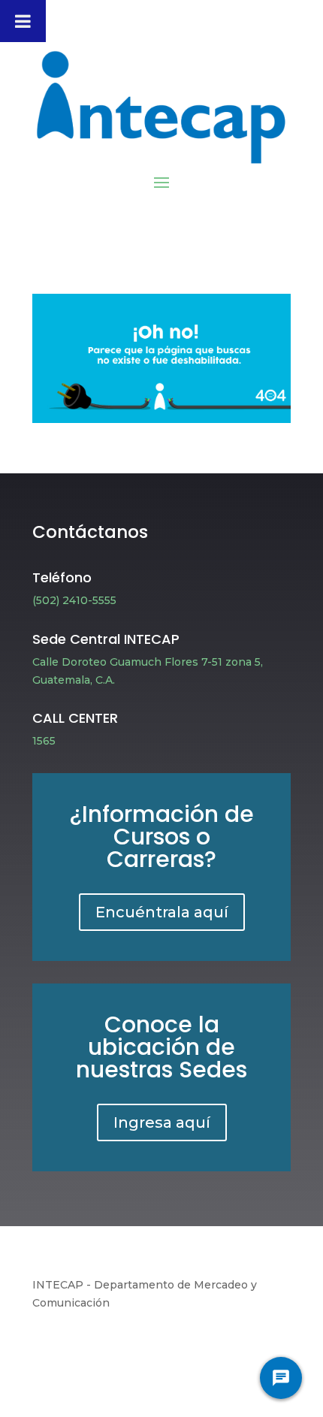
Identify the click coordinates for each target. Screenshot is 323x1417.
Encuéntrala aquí (161, 912)
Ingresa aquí (161, 1122)
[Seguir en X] (126, 1347)
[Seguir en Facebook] (95, 1347)
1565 (44, 741)
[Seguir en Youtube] (189, 1347)
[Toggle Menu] (23, 21)
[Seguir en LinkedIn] (221, 1347)
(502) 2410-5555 (74, 600)
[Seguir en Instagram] (158, 1347)
